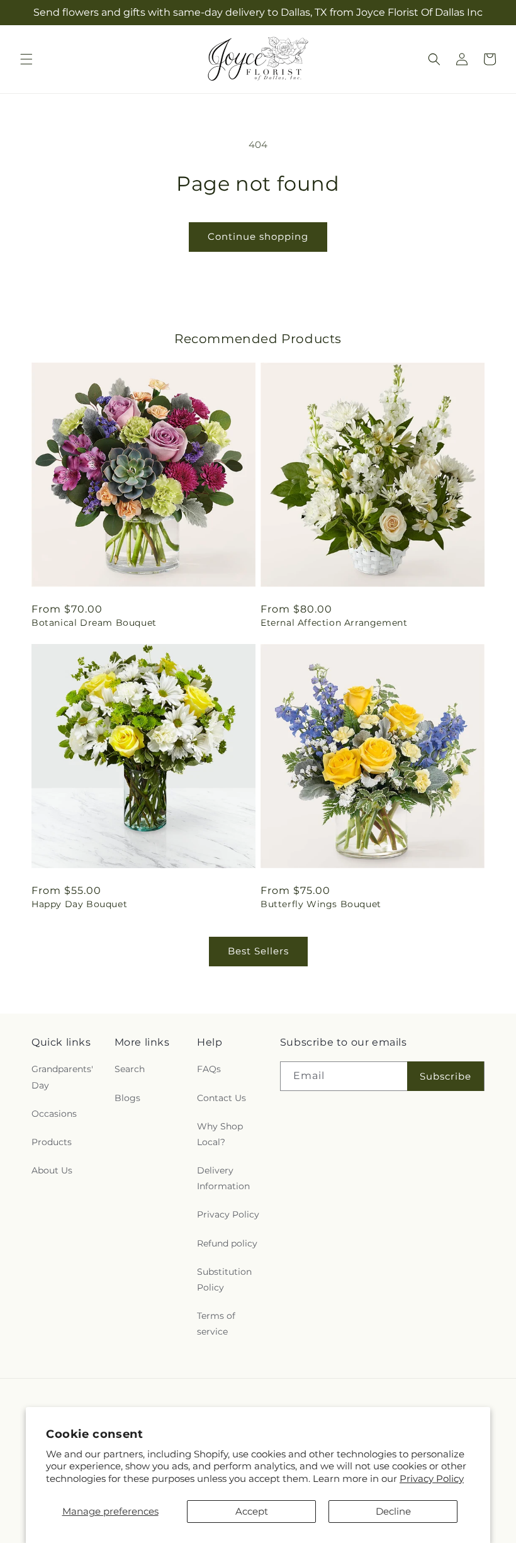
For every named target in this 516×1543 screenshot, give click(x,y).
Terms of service (216, 1323)
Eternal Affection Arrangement (334, 622)
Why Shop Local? (220, 1134)
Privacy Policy (432, 1478)
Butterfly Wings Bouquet (321, 904)
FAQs (209, 1069)
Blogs (127, 1098)
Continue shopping (258, 236)
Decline (393, 1511)
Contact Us (221, 1098)
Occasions (54, 1113)
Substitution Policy (224, 1279)
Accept (251, 1511)
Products (51, 1142)
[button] (26, 59)
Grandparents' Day (62, 1076)
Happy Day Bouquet (79, 904)
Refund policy (227, 1243)
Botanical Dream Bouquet (94, 622)
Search (130, 1069)
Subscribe (445, 1076)
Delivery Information (223, 1178)
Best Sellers (258, 951)
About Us (51, 1170)
